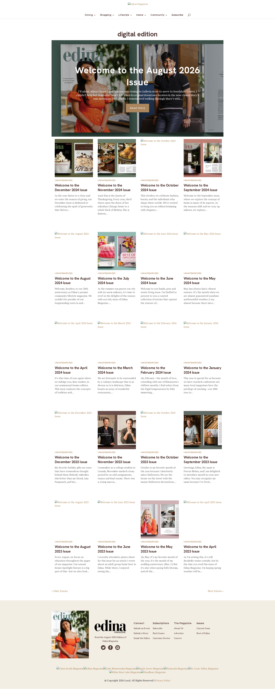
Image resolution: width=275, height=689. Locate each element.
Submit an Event (142, 628)
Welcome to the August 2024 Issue (73, 280)
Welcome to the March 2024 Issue (115, 370)
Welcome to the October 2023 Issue (160, 459)
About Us (178, 628)
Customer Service (161, 638)
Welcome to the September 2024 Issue (200, 187)
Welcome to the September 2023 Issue (200, 459)
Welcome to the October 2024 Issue (160, 187)
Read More (137, 107)
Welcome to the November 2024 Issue (114, 187)
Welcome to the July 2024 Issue (113, 280)
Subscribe (157, 628)
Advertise (179, 633)
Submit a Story (141, 633)
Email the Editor (142, 638)
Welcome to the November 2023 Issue (114, 459)
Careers (178, 638)
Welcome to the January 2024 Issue (202, 370)
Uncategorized (64, 180)
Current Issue (203, 628)
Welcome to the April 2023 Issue (200, 549)
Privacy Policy (162, 680)
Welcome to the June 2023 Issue (114, 549)
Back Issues (159, 633)
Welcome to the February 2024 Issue (156, 370)
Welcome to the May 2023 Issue (157, 549)
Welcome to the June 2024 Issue (157, 280)
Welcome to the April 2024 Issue (71, 370)
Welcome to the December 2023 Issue (71, 459)
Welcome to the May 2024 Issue (199, 280)
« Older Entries (60, 591)
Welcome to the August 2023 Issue (73, 549)
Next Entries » (215, 591)
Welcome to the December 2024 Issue (71, 187)
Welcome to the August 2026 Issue (137, 76)
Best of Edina (203, 633)
